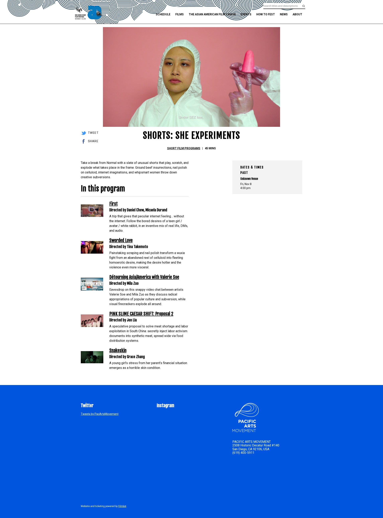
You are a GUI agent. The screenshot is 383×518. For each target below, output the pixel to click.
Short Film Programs (183, 148)
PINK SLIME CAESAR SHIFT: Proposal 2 (141, 313)
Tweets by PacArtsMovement (99, 414)
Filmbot (122, 506)
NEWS (284, 14)
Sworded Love (121, 240)
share (93, 141)
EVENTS (246, 14)
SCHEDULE (163, 14)
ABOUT (297, 14)
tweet (93, 132)
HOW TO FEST (265, 14)
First (113, 203)
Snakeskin (117, 350)
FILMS (179, 14)
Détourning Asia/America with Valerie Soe (144, 277)
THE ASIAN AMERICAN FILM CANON (212, 14)
